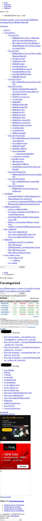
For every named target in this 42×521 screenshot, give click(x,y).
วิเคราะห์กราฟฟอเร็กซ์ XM (17, 232)
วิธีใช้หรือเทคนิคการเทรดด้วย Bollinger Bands (24, 247)
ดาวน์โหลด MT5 (18, 130)
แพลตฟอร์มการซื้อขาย (20, 164)
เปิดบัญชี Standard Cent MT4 (22, 125)
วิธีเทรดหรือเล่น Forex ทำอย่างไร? (20, 199)
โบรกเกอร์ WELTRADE (16, 136)
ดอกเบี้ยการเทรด (18, 159)
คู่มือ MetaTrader (17, 161)
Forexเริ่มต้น (8, 194)
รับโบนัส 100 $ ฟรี (18, 59)
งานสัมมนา (16, 260)
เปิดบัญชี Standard (18, 64)
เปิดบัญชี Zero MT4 (18, 115)
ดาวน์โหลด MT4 (18, 128)
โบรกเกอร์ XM (13, 35)
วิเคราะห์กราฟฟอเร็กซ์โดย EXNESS (21, 237)
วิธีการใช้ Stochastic (15, 245)
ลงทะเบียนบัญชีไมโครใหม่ (21, 74)
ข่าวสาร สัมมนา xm (11, 388)
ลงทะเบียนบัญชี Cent (19, 66)
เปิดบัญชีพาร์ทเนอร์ (19, 77)
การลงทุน (19, 288)
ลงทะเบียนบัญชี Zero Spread (22, 69)
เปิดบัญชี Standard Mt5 (20, 107)
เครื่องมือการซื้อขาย (19, 148)
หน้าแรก (7, 30)
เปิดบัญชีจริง (16, 102)
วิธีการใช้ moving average (17, 250)
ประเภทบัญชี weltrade (19, 143)
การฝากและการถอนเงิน (20, 156)
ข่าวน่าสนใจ (28, 288)
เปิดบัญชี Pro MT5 (18, 112)
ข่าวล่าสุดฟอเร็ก (10, 382)
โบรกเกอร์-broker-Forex (12, 408)
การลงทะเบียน (17, 99)
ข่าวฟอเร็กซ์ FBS (10, 380)
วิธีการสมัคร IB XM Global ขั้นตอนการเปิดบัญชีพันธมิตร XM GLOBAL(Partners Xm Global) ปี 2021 (26, 45)
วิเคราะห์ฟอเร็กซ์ (10, 229)
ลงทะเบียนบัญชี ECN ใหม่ (21, 72)
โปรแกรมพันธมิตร (18, 151)
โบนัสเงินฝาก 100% (19, 61)
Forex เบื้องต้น (5, 288)
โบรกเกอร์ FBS (13, 51)
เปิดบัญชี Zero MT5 (18, 117)
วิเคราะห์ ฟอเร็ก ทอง (11, 390)
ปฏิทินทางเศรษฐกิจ (19, 133)
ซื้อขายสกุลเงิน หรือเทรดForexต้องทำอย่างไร (24, 204)
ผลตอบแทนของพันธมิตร (25, 154)
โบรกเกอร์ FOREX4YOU (17, 172)
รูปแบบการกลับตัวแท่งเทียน (18, 209)
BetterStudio (15, 516)
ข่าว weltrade (12, 263)
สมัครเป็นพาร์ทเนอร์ (19, 94)
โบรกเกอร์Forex (9, 33)
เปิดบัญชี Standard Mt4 (20, 104)
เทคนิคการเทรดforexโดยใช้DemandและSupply (24, 227)
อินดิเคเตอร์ (8, 240)
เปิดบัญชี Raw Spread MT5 (21, 120)
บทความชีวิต (25, 291)
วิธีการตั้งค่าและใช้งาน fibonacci (19, 253)
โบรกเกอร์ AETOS (14, 79)
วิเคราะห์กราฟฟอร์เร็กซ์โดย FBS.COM (22, 234)
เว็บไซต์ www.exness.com (20, 97)
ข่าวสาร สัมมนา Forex (12, 255)
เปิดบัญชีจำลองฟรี (18, 146)
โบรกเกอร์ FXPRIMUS (16, 186)
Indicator (13, 288)
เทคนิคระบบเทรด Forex (12, 403)
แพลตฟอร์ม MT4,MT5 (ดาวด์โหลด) (20, 242)
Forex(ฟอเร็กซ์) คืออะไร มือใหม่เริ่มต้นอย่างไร (24, 196)
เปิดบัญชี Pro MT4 (18, 110)
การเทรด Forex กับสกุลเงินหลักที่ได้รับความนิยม (25, 201)
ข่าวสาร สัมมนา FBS (15, 258)
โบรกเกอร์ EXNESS (15, 86)
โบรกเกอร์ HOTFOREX (16, 179)
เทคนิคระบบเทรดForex (12, 207)
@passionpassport (16, 501)
